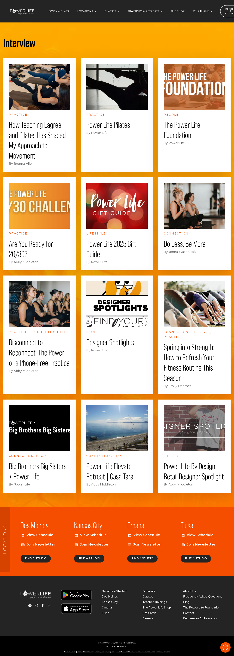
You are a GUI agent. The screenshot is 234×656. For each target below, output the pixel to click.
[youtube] (30, 605)
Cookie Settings (163, 652)
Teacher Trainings (155, 602)
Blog (186, 602)
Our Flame (201, 11)
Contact (188, 613)
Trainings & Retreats (143, 11)
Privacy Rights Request (104, 652)
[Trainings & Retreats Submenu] (162, 11)
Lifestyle (96, 233)
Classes (110, 11)
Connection (176, 233)
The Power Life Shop (157, 607)
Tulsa (105, 613)
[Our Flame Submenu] (213, 11)
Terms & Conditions (85, 652)
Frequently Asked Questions (202, 596)
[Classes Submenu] (119, 11)
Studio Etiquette (48, 332)
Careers (148, 618)
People (171, 114)
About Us (189, 591)
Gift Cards (149, 613)
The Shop (178, 11)
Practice (18, 114)
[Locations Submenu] (96, 11)
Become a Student (114, 591)
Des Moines (110, 596)
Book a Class (59, 11)
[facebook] (43, 605)
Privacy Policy (70, 652)
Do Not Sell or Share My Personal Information (135, 652)
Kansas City (110, 602)
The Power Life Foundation (201, 607)
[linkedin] (49, 605)
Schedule (149, 591)
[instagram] (36, 605)
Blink (125, 647)
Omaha (107, 607)
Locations (85, 11)
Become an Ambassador (200, 618)
